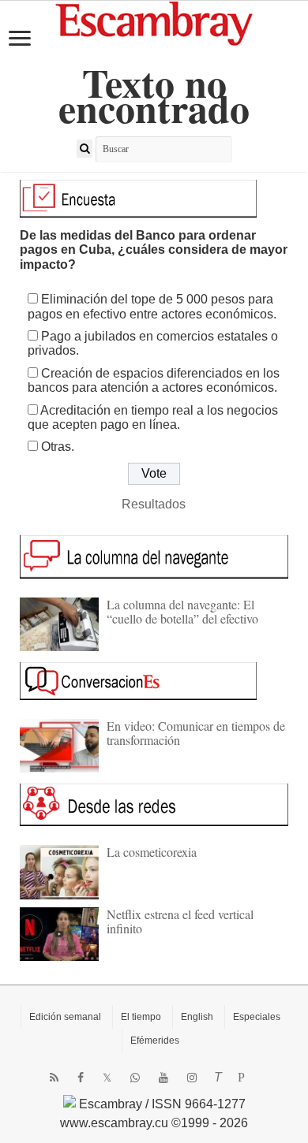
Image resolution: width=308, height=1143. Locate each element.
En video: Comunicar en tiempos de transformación (196, 732)
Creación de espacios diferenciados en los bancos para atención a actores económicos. (154, 380)
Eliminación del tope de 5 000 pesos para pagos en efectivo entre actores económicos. (152, 306)
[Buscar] (84, 149)
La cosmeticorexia (152, 851)
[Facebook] (80, 1077)
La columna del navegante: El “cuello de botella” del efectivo (182, 611)
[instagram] (192, 1077)
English (197, 1016)
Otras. (57, 446)
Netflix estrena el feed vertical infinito (180, 921)
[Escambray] (154, 22)
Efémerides (154, 1040)
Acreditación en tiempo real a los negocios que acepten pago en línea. (153, 417)
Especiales (256, 1016)
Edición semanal (65, 1016)
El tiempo (141, 1016)
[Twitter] (107, 1077)
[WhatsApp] (135, 1077)
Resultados (154, 504)
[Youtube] (163, 1077)
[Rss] (54, 1077)
